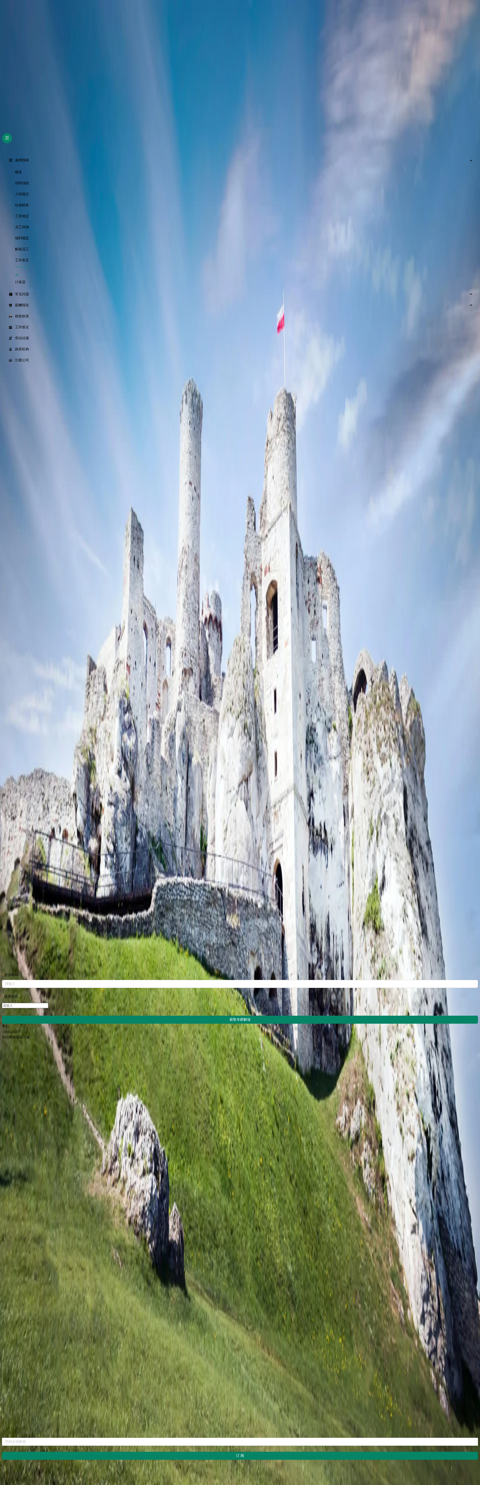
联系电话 (11, 996)
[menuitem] (240, 160)
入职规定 (22, 194)
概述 (18, 172)
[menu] (240, 260)
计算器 (20, 282)
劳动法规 (22, 338)
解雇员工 (22, 249)
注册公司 (22, 360)
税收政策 (22, 316)
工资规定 (22, 216)
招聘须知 (22, 183)
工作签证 (22, 260)
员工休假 (22, 227)
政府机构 (22, 349)
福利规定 (22, 238)
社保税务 (22, 205)
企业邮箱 (11, 975)
